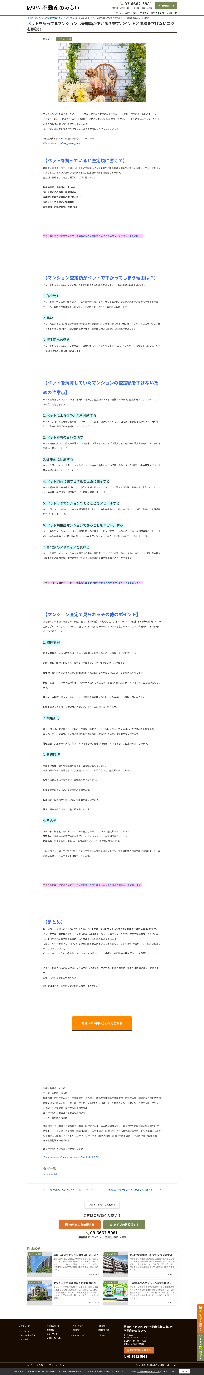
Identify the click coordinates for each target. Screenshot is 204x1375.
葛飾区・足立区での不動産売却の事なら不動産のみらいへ (149, 1329)
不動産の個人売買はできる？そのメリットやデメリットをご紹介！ (109, 236)
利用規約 (40, 1365)
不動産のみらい (67, 119)
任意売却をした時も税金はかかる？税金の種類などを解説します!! (109, 885)
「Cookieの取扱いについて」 (148, 1371)
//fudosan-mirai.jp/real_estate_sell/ (61, 143)
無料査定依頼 (157, 12)
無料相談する (167, 5)
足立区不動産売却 (54, 1338)
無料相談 (76, 1330)
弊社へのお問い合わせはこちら (102, 1023)
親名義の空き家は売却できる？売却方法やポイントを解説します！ (109, 582)
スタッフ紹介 (131, 12)
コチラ (57, 986)
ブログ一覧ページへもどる (102, 1205)
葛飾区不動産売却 (28, 1335)
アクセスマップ (27, 1331)
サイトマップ (52, 1334)
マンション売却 (64, 39)
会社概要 (144, 12)
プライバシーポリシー (57, 1365)
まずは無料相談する (126, 1224)
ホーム (119, 12)
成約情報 (24, 1339)
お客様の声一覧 (53, 1326)
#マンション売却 (50, 1174)
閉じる (184, 1371)
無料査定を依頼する (81, 1224)
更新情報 (50, 1330)
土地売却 (101, 1335)
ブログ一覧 (172, 12)
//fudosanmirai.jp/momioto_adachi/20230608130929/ (71, 1157)
